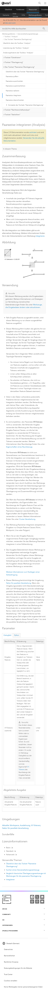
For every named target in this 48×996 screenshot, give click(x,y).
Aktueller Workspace (10, 825)
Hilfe (23, 15)
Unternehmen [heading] (7, 925)
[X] (37, 897)
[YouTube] (42, 901)
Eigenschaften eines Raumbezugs (19, 447)
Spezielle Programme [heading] (10, 931)
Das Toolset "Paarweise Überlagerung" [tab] (20, 67)
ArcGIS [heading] (4, 909)
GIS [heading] (3, 920)
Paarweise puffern (12, 76)
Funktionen (20, 10)
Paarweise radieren (12, 91)
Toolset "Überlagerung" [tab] (14, 62)
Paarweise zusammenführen (15, 86)
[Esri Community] (32, 901)
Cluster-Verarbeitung (27, 519)
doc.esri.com (10, 23)
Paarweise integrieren (13, 95)
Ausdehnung (25, 825)
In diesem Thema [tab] (10, 149)
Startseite (6, 15)
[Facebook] (32, 897)
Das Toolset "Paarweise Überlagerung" (18, 39)
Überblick (8, 10)
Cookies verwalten (10, 981)
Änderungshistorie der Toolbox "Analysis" (18, 53)
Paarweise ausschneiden (14, 81)
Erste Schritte (15, 15)
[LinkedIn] (42, 897)
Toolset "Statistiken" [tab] (12, 115)
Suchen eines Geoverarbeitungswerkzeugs (22, 870)
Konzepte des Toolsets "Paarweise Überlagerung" (26, 105)
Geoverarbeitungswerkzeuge (27, 34)
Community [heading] (6, 914)
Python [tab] (16, 635)
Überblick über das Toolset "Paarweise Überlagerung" (25, 72)
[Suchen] (39, 3)
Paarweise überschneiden (15, 100)
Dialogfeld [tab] (7, 635)
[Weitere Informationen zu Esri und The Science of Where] (6, 900)
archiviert (33, 132)
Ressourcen (33, 10)
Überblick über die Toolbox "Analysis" (17, 43)
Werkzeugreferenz (35, 15)
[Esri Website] (6, 3)
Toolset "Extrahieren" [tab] (13, 57)
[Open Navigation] (45, 3)
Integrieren (40, 236)
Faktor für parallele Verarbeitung (18, 583)
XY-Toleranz (35, 825)
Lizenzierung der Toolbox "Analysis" (16, 48)
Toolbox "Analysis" (11, 37)
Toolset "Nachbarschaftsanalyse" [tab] (17, 110)
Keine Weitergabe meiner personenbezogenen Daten (23, 987)
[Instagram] (37, 901)
